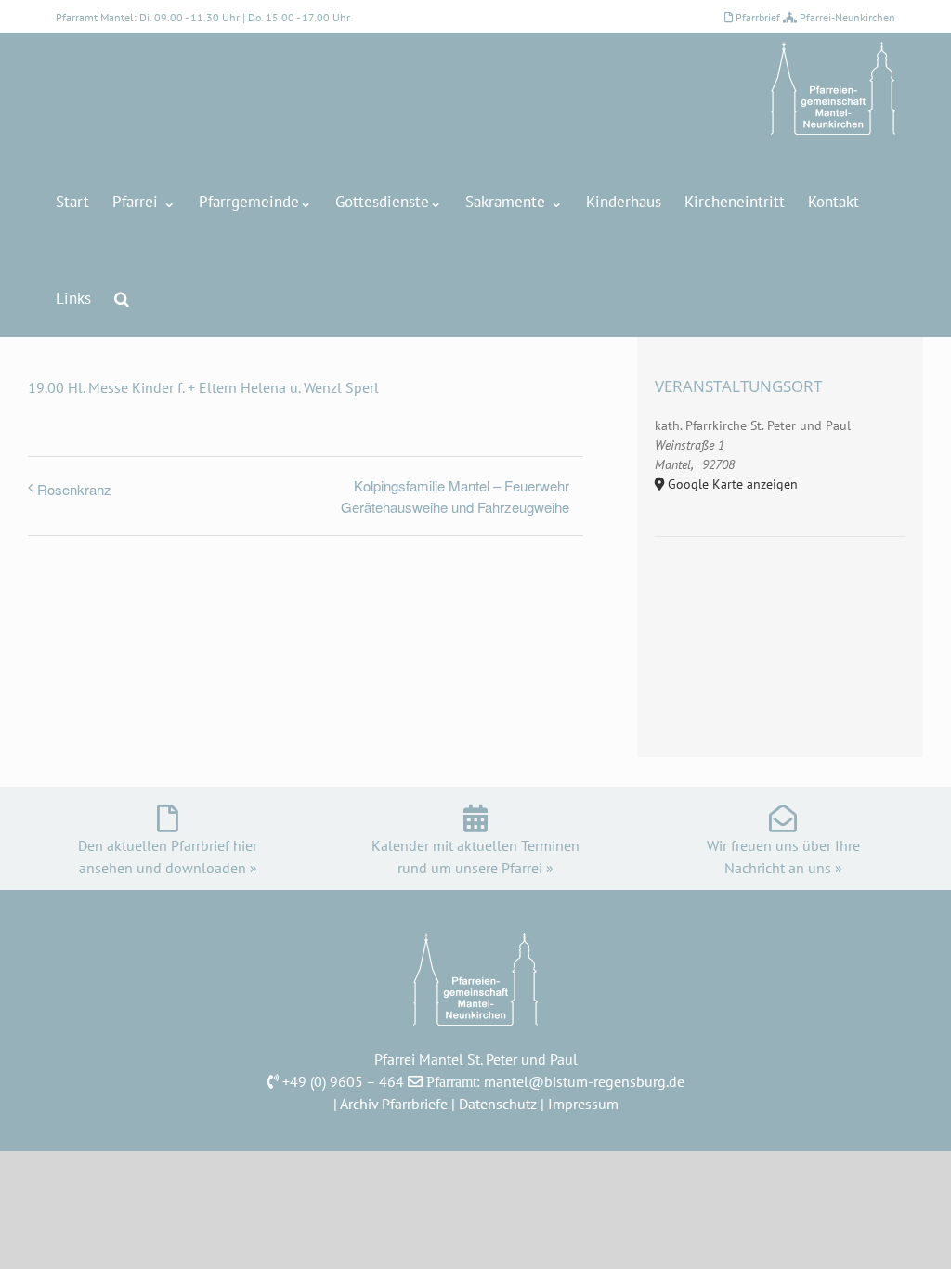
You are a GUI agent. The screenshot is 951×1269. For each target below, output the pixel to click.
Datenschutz (498, 1103)
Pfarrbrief (758, 17)
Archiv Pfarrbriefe (394, 1103)
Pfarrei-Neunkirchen (847, 17)
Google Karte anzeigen (733, 484)
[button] (121, 298)
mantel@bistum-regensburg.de (584, 1081)
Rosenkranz (74, 489)
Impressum (583, 1103)
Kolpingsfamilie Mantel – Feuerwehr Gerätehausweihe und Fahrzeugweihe (455, 496)
